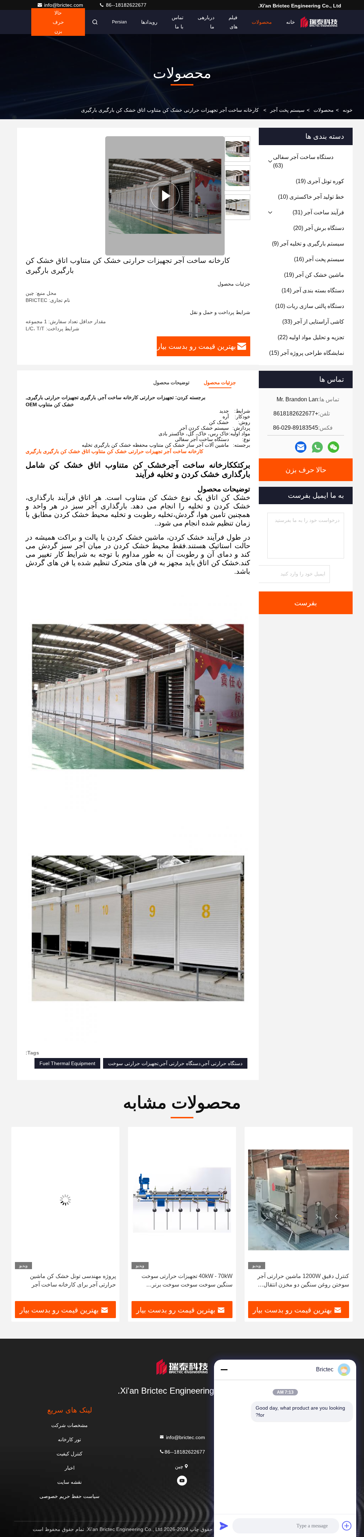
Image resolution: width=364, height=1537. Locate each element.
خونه (348, 110)
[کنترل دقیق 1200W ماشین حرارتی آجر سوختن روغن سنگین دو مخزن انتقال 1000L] (298, 1199)
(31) (318, 212)
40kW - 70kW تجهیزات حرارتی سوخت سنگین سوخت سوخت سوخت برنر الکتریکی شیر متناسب (186, 1281)
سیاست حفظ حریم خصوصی (69, 1496)
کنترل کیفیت (69, 1453)
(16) (319, 259)
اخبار (70, 1468)
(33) (313, 322)
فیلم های (233, 22)
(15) (306, 353)
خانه (290, 22)
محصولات (262, 22)
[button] (336, 1216)
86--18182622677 (125, 5)
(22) (311, 337)
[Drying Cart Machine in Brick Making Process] (165, 195)
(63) (303, 161)
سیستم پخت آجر (287, 110)
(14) (313, 290)
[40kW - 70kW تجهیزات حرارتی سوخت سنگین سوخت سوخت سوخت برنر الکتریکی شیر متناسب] (182, 1199)
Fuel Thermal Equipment (67, 1063)
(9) (308, 244)
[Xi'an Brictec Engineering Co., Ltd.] (318, 22)
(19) (320, 181)
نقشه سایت (69, 1482)
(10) (311, 197)
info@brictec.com (64, 5)
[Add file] (347, 1525)
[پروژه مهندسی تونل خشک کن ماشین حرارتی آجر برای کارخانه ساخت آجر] (65, 1199)
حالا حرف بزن (58, 22)
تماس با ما (177, 22)
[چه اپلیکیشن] (317, 447)
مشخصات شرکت (69, 1425)
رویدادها (149, 22)
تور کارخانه (69, 1439)
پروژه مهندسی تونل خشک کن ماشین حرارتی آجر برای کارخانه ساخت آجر (73, 1280)
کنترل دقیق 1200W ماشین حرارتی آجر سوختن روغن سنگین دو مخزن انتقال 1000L (303, 1281)
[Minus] (224, 1369)
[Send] (224, 1525)
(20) (318, 228)
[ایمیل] (300, 447)
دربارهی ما (206, 22)
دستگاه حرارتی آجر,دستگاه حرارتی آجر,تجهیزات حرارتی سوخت (175, 1063)
